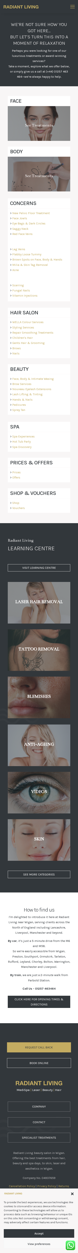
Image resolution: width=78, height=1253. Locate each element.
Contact (39, 1122)
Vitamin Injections (24, 295)
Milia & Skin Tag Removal (30, 265)
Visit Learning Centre (39, 568)
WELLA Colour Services (28, 322)
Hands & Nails (22, 399)
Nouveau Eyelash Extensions (31, 389)
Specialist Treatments (39, 1137)
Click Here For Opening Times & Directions (39, 1001)
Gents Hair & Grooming (28, 343)
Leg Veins (18, 249)
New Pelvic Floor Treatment (31, 213)
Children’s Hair (22, 338)
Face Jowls (19, 218)
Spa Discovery (21, 447)
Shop (15, 503)
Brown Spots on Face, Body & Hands (37, 259)
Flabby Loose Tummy (26, 254)
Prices (16, 472)
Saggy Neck (20, 229)
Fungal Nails (21, 290)
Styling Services (23, 327)
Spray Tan (18, 410)
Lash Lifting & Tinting (27, 394)
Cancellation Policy (22, 1186)
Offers (16, 477)
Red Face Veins (22, 234)
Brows (16, 348)
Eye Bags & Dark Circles (28, 223)
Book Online (39, 1063)
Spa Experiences (23, 436)
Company (39, 1106)
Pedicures (19, 405)
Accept (39, 1233)
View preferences (39, 1244)
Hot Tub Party (21, 441)
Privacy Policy (46, 1186)
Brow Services (21, 384)
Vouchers (18, 508)
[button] (72, 1194)
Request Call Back (39, 1047)
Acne (15, 270)
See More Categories (39, 874)
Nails (16, 353)
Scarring (18, 285)
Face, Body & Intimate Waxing (33, 379)
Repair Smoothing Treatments (32, 332)
